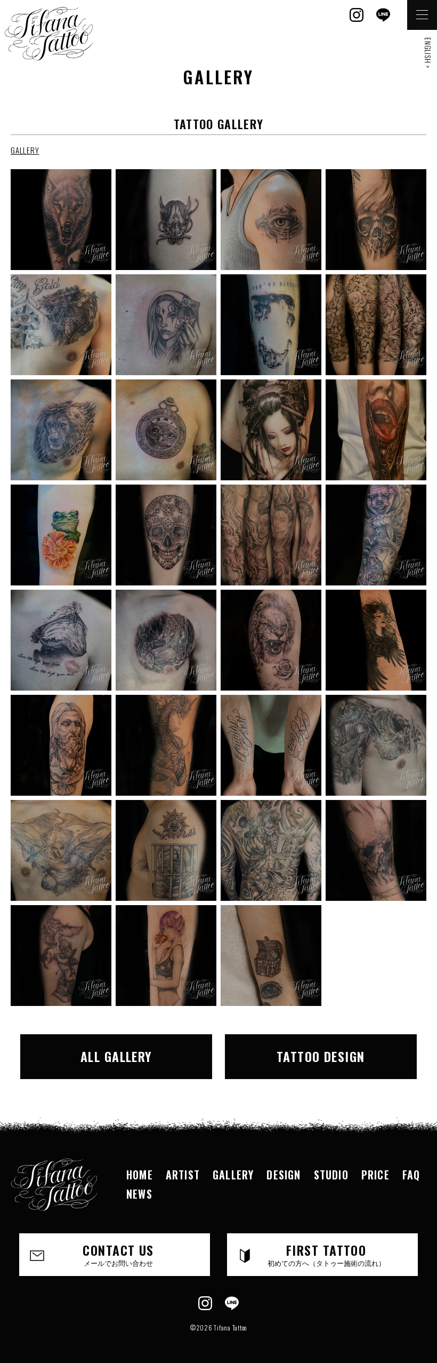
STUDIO (331, 1175)
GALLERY (25, 150)
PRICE (375, 1175)
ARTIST (183, 1175)
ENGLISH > (428, 53)
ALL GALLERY (116, 1056)
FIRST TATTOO (326, 1254)
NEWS (139, 1194)
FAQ (411, 1175)
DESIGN (283, 1175)
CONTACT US (118, 1254)
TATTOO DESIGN (321, 1056)
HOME (139, 1175)
